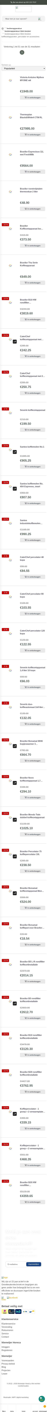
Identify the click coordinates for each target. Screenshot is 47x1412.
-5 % (5, 409)
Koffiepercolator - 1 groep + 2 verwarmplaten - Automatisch (32, 1148)
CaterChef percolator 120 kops (32, 632)
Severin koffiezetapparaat (32, 410)
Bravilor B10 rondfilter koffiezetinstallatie (31, 1036)
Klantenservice (8, 1324)
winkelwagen (43, 1409)
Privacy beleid (8, 1364)
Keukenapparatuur (14, 28)
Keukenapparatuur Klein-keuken (18, 31)
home (23, 1411)
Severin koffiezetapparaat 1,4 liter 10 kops (32, 669)
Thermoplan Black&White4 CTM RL (31, 116)
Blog (4, 1367)
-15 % (5, 335)
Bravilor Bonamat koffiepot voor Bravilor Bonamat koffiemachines (32, 928)
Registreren (7, 1350)
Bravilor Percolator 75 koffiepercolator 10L (31, 852)
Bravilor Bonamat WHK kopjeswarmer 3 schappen (31, 744)
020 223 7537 (31, 2)
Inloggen (6, 1347)
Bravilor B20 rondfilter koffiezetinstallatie (31, 1073)
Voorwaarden (8, 1360)
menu (12, 1411)
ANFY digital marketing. (20, 1397)
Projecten (6, 1370)
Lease (4, 1374)
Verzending (7, 1327)
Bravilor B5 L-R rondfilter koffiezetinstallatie (32, 963)
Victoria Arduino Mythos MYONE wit (32, 78)
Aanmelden (33, 1264)
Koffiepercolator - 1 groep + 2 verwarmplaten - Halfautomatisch (32, 1112)
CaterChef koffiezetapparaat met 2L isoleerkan (32, 376)
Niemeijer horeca (23, 9)
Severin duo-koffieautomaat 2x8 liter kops (31, 707)
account (35, 1411)
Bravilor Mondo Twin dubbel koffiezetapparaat (32, 816)
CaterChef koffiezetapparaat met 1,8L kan (30, 339)
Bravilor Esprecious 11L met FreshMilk (32, 153)
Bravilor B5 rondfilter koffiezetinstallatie (30, 999)
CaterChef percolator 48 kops (32, 558)
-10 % (5, 225)
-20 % (5, 887)
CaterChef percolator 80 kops (32, 595)
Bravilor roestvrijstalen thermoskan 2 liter (31, 190)
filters (4, 1411)
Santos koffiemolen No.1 (32, 447)
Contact (5, 1337)
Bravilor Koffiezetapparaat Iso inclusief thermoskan (30, 229)
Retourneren (7, 1330)
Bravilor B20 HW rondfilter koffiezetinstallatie (29, 1185)
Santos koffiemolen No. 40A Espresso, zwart (31, 485)
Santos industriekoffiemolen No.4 (30, 523)
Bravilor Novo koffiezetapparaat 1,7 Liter (30, 781)
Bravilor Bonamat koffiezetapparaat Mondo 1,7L (32, 891)
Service (5, 1333)
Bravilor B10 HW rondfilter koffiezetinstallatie (29, 303)
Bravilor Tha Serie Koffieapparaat (29, 264)
